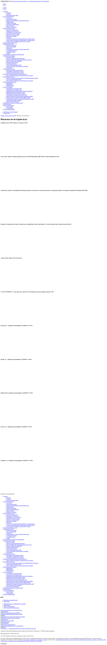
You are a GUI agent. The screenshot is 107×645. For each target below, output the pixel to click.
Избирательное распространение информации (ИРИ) (19, 96)
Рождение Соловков (11, 45)
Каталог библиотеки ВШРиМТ (14, 61)
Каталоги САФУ (10, 57)
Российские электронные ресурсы (14, 70)
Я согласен (3, 643)
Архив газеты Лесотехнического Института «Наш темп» (20, 38)
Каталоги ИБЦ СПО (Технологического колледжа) (19, 59)
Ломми (8, 53)
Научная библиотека (8, 16)
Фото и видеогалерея (8, 105)
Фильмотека (9, 67)
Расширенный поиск (11, 63)
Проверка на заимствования (10, 112)
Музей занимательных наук (10, 42)
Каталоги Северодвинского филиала (15, 58)
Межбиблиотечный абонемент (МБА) (15, 93)
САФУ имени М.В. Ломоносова (11, 607)
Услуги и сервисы (7, 87)
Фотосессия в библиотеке (12, 101)
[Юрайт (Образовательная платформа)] (10, 612)
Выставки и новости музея (13, 33)
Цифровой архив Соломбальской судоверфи (14, 603)
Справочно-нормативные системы (15, 72)
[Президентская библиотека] (8, 624)
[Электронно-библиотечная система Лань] (11, 610)
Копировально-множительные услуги (15, 92)
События (8, 14)
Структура (9, 18)
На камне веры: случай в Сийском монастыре (17, 49)
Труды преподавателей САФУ (13, 65)
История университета (12, 29)
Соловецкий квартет (11, 50)
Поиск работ (6, 113)
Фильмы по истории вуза (12, 31)
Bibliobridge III (10, 86)
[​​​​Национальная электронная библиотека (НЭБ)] (13, 616)
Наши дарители (10, 25)
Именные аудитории (11, 36)
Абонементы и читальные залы (14, 88)
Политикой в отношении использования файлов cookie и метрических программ (22, 641)
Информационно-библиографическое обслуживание (19, 91)
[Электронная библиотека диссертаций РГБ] (12, 626)
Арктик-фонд (6, 605)
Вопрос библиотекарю (9, 109)
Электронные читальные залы (13, 89)
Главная (5, 11)
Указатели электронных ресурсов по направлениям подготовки (22, 78)
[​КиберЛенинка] (5, 622)
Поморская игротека (8, 44)
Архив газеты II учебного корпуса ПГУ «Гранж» (18, 41)
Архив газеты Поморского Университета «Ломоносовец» (20, 40)
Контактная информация (12, 24)
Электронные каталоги (9, 55)
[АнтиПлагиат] (5, 623)
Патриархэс (9, 48)
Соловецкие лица (10, 52)
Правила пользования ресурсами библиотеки (17, 20)
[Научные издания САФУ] (7, 620)
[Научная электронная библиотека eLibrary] (12, 614)
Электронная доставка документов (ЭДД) (16, 95)
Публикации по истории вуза (13, 32)
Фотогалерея (9, 106)
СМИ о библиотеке (11, 23)
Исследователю (7, 104)
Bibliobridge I (9, 83)
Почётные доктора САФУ (12, 35)
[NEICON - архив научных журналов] (10, 618)
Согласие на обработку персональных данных (35, 639)
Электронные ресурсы (9, 69)
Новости (8, 12)
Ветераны (8, 37)
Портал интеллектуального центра (29, 1)
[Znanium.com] (4, 611)
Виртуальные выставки (12, 15)
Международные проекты (9, 82)
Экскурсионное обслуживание (14, 100)
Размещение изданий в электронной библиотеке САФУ (20, 99)
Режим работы (10, 22)
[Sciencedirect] (4, 619)
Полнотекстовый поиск (12, 62)
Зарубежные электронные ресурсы (15, 71)
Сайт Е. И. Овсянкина (9, 606)
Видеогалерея (9, 108)
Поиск (5, 7)
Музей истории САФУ (9, 28)
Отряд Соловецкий (11, 46)
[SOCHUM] (18, 628)
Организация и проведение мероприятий (13, 54)
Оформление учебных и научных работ (13, 103)
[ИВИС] (3, 615)
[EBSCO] (3, 627)
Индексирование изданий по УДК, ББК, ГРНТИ (18, 97)
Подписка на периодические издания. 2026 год (15, 74)
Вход (4, 9)
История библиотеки (11, 19)
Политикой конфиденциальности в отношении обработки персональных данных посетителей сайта (81, 639)
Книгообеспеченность (9, 76)
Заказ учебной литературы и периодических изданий (19, 75)
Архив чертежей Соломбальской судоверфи (17, 66)
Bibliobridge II (9, 84)
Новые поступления (11, 27)
